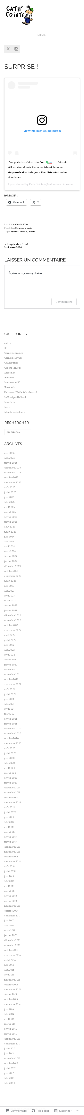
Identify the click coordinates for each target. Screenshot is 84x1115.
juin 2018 (9, 876)
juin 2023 (9, 586)
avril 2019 (9, 827)
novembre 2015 (12, 979)
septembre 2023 (12, 576)
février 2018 (10, 896)
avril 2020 (9, 768)
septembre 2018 (12, 861)
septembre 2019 (12, 802)
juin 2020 (9, 758)
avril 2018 (9, 886)
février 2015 (10, 994)
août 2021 (9, 689)
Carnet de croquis (23, 228)
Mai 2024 (9, 541)
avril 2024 (9, 546)
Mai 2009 (9, 1083)
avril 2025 (9, 507)
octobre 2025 (11, 477)
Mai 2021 (9, 704)
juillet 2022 (10, 640)
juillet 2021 (10, 694)
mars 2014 (9, 1024)
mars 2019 (9, 832)
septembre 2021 (12, 684)
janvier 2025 (10, 521)
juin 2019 (9, 817)
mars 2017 (9, 930)
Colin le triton (11, 362)
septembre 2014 (12, 1004)
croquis (23, 232)
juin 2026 (9, 453)
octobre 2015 (11, 984)
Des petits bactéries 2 (18, 244)
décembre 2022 (12, 615)
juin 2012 (9, 1073)
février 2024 (10, 556)
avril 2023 (9, 595)
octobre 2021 (11, 679)
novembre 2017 (12, 906)
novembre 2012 (12, 1058)
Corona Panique (12, 367)
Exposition (9, 372)
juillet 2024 (10, 531)
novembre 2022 (12, 620)
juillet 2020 (10, 753)
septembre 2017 (12, 915)
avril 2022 (9, 654)
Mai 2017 (9, 925)
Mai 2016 (9, 969)
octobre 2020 (11, 738)
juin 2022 (9, 645)
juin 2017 (9, 920)
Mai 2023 (9, 590)
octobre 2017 (11, 910)
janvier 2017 (10, 935)
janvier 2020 (11, 782)
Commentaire (63, 301)
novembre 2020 (12, 733)
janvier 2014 (10, 1034)
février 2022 (10, 659)
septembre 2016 (12, 955)
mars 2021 (9, 713)
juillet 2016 (10, 960)
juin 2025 (9, 497)
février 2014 (10, 1028)
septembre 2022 (12, 630)
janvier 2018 (10, 901)
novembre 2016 (12, 945)
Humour (31, 232)
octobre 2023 (11, 571)
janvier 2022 (10, 664)
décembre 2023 (12, 566)
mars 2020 (10, 773)
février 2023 (10, 605)
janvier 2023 (10, 610)
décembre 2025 (12, 467)
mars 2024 (10, 551)
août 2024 (9, 526)
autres (7, 343)
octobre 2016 (11, 950)
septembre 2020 (12, 743)
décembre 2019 (12, 787)
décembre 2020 (12, 728)
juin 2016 (9, 965)
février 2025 (10, 517)
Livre (7, 407)
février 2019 (10, 837)
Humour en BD (12, 382)
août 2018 (9, 866)
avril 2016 (9, 974)
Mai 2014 (9, 1014)
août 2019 (9, 807)
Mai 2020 (9, 763)
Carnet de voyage (13, 357)
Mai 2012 (9, 1078)
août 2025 (9, 487)
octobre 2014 (11, 999)
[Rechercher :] (17, 432)
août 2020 (9, 748)
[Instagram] (16, 49)
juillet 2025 (10, 492)
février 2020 (11, 777)
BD (5, 348)
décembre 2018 (12, 846)
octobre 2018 (11, 856)
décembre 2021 (12, 669)
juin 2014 (9, 1009)
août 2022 (9, 635)
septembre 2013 (12, 1043)
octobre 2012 (11, 1063)
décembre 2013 (12, 1038)
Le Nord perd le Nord (15, 397)
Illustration (10, 387)
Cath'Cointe (36, 184)
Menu (41, 35)
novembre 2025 (12, 472)
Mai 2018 (9, 881)
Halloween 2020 (13, 247)
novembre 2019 (12, 792)
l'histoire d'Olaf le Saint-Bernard (20, 392)
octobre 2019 (11, 797)
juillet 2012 (10, 1068)
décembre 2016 (12, 940)
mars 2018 (9, 891)
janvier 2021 (10, 723)
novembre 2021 (12, 674)
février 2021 (10, 718)
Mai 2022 (9, 649)
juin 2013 (9, 1053)
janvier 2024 (10, 561)
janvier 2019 (10, 841)
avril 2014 (9, 1019)
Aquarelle (15, 232)
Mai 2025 (9, 502)
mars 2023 (10, 600)
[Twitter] (8, 49)
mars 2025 (10, 512)
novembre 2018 (12, 851)
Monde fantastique (14, 412)
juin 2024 (9, 536)
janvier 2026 (10, 462)
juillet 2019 (10, 812)
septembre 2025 (12, 482)
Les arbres (9, 402)
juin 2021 (9, 699)
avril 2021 (9, 709)
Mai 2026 (9, 458)
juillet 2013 (9, 1048)
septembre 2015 (12, 989)
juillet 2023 (10, 580)
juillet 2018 (10, 871)
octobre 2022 (11, 625)
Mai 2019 (9, 822)
